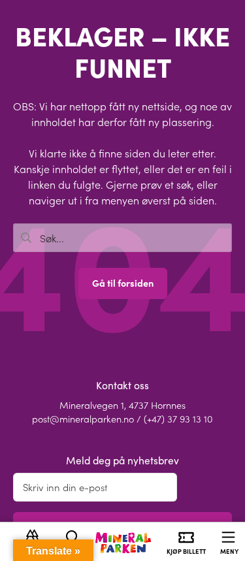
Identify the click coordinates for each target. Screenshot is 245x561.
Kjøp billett (186, 551)
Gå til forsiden (123, 282)
